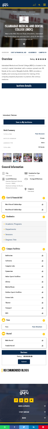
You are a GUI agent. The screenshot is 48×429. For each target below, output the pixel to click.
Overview (5, 52)
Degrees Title (10, 240)
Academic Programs (13, 224)
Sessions (9, 234)
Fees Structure (40, 134)
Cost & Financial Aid (18, 52)
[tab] (24, 223)
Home (15, 12)
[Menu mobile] (44, 4)
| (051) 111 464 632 (36, 36)
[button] (24, 224)
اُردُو (34, 5)
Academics (32, 52)
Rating (32, 59)
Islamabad (32, 12)
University (23, 12)
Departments (10, 229)
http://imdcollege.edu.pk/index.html (17, 36)
